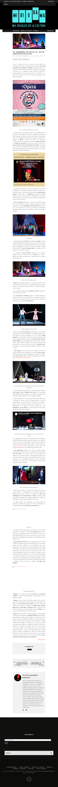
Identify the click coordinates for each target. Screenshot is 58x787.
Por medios (30, 1)
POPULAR (51, 30)
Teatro (31, 768)
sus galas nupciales (17, 445)
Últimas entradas (15, 1)
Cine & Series (24, 767)
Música (19, 59)
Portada (6, 1)
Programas (16, 30)
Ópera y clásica (25, 59)
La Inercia (35, 30)
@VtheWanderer (41, 639)
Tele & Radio (41, 768)
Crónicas (15, 59)
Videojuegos (11, 767)
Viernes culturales (26, 30)
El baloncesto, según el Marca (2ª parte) (21, 664)
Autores (23, 1)
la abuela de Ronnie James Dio (23, 357)
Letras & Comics (38, 767)
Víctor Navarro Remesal (21, 56)
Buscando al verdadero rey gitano (37, 664)
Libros (6, 4)
